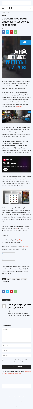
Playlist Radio (6, 281)
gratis (18, 279)
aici (17, 228)
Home (3, 12)
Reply (9, 320)
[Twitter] (7, 32)
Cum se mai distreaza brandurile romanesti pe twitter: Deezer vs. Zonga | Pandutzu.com (19, 306)
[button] (3, 8)
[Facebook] (3, 32)
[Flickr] (14, 396)
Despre (27, 402)
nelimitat (23, 279)
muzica (8, 12)
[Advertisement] (16, 3)
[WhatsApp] (15, 32)
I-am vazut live (19, 402)
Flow (13, 279)
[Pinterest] (11, 32)
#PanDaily (11, 402)
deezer (9, 279)
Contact (16, 404)
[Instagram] (19, 396)
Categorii (5, 402)
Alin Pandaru (6, 28)
